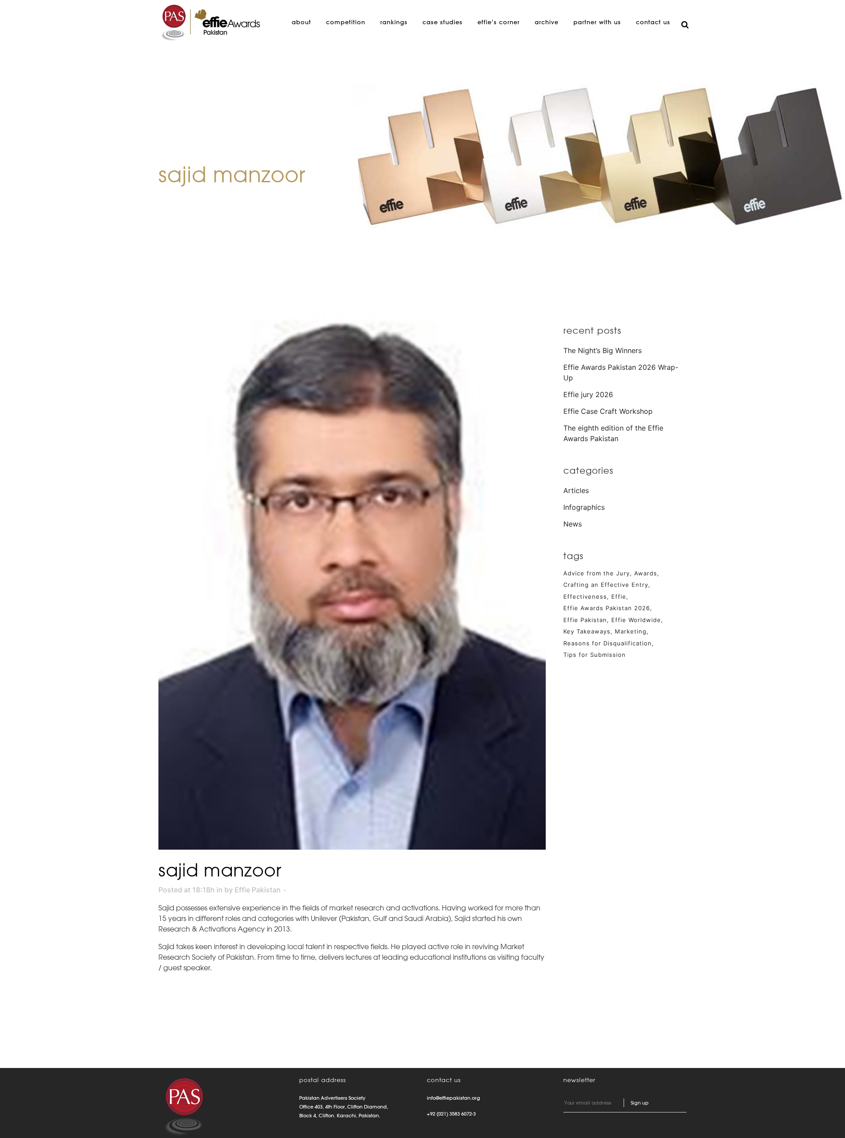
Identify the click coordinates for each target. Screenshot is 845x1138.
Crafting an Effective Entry (605, 584)
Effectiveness (585, 596)
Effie (618, 596)
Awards (645, 573)
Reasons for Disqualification (607, 643)
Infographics (584, 507)
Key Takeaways (586, 631)
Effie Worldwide (636, 619)
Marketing (631, 631)
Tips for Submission (594, 654)
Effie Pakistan (258, 889)
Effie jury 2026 (588, 394)
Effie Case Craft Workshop (608, 411)
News (572, 523)
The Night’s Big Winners (602, 350)
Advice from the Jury (596, 573)
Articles (576, 490)
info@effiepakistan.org (453, 1098)
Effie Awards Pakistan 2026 (606, 607)
